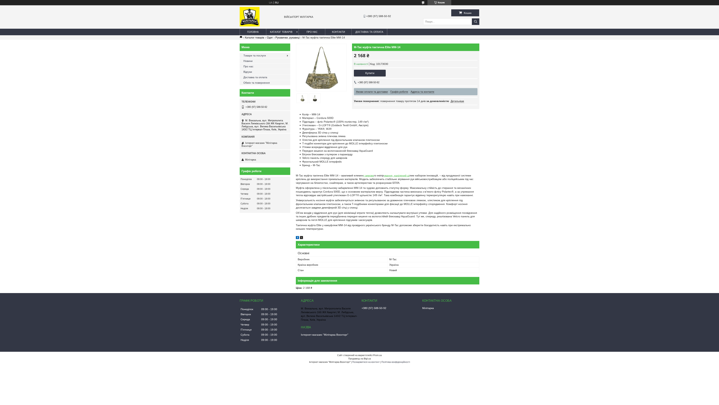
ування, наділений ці (396, 175)
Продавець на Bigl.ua (359, 358)
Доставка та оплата (369, 32)
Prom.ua (377, 355)
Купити (369, 73)
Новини (248, 60)
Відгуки (247, 71)
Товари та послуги (254, 55)
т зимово (368, 175)
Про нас (312, 32)
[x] (301, 238)
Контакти (338, 32)
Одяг (270, 37)
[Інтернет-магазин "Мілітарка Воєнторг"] (250, 25)
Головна (253, 32)
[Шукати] (475, 21)
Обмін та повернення (256, 82)
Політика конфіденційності (395, 362)
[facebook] (297, 238)
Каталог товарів (281, 32)
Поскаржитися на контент (366, 362)
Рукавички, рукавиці (287, 37)
